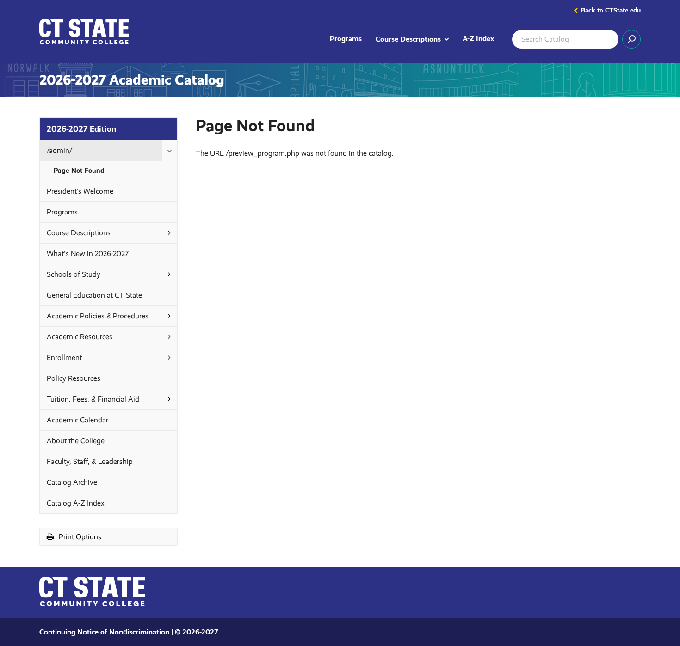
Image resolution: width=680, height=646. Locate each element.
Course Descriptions (415, 38)
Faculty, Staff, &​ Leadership (90, 461)
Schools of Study (73, 274)
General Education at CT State (94, 295)
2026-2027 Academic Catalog (131, 80)
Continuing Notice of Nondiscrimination (104, 632)
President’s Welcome (80, 191)
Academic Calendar (77, 419)
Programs (346, 38)
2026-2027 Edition (81, 129)
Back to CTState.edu (611, 10)
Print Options (90, 538)
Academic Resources (79, 336)
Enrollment (64, 357)
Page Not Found (79, 170)
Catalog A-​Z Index (76, 503)
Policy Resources (73, 378)
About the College (76, 440)
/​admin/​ (59, 150)
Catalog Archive (72, 482)
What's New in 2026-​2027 (88, 253)
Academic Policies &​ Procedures (97, 315)
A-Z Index (478, 38)
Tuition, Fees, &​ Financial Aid (93, 399)
